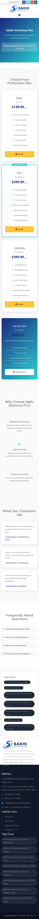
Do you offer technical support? (18, 654)
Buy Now (20, 154)
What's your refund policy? (15, 645)
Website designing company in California (16, 873)
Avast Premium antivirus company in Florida (18, 704)
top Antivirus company (13, 720)
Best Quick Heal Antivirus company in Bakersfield (18, 727)
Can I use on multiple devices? (16, 637)
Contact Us (9, 830)
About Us (8, 817)
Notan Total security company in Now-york (19, 695)
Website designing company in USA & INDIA (19, 882)
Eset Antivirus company (14, 688)
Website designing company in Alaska (19, 866)
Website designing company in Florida (16, 850)
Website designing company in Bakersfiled (16, 841)
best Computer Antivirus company (17, 682)
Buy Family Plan (21, 372)
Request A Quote (11, 825)
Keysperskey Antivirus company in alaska (17, 712)
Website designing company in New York (18, 859)
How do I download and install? (17, 629)
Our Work (8, 821)
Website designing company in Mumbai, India (16, 891)
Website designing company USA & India (18, 900)
